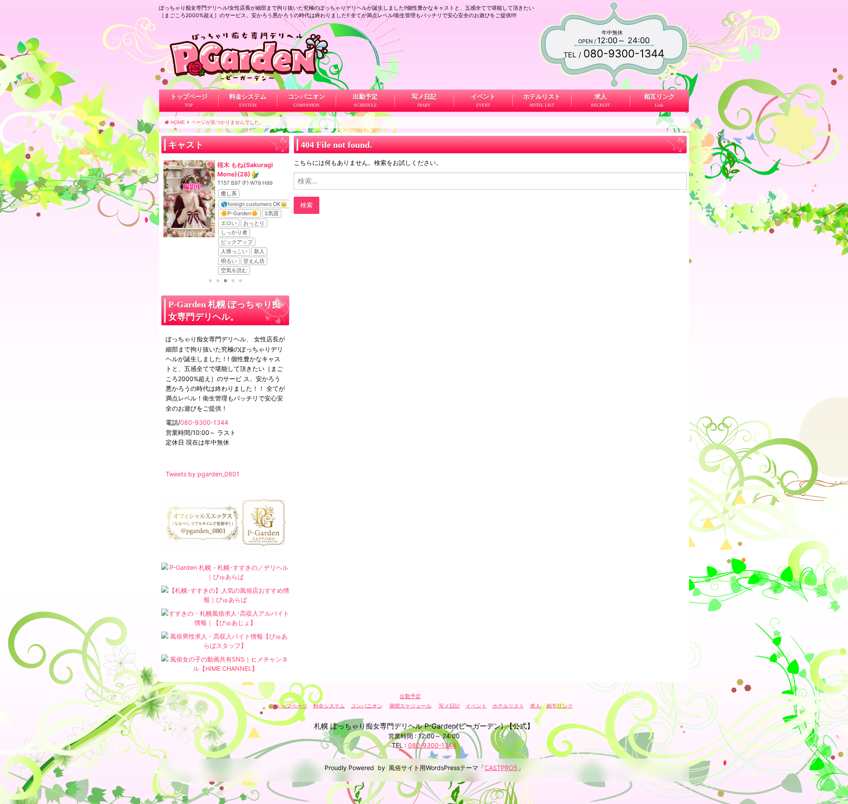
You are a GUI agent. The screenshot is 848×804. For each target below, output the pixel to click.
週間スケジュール (410, 705)
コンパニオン (306, 96)
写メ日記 (424, 96)
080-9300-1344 (204, 422)
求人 (600, 96)
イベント (482, 96)
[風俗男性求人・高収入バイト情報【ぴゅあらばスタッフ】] (225, 640)
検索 (306, 205)
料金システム (247, 96)
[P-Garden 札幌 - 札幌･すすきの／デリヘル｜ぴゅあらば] (225, 571)
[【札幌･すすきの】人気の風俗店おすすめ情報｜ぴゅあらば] (225, 594)
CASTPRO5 (501, 767)
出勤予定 (365, 96)
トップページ (189, 96)
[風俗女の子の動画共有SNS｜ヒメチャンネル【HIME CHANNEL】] (225, 663)
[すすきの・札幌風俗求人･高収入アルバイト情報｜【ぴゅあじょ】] (225, 617)
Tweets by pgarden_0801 (202, 474)
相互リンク (659, 96)
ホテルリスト (541, 96)
